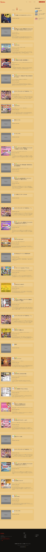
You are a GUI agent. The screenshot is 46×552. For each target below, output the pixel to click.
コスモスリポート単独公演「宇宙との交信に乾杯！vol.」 (41, 14)
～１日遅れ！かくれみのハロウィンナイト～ (23, 15)
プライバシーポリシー (28, 543)
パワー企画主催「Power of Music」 (21, 388)
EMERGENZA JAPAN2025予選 (20, 373)
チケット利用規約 (23, 543)
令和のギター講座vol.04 (19, 330)
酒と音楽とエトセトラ (18, 480)
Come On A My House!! (18, 239)
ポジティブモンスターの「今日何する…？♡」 (23, 91)
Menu (36, 536)
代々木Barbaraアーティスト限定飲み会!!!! (22, 253)
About (25, 536)
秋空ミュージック (17, 358)
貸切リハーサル (17, 120)
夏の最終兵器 (40, 10)
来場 (14, 27)
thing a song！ (17, 496)
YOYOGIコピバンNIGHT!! (19, 284)
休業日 (15, 344)
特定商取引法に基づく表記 (18, 543)
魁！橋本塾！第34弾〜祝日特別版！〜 (21, 60)
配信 (16, 104)
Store (25, 537)
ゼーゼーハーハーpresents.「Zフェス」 (22, 267)
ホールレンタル (17, 133)
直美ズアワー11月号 (18, 436)
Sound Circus (16, 105)
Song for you (16, 45)
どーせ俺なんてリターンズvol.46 (20, 194)
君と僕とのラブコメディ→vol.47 (20, 420)
